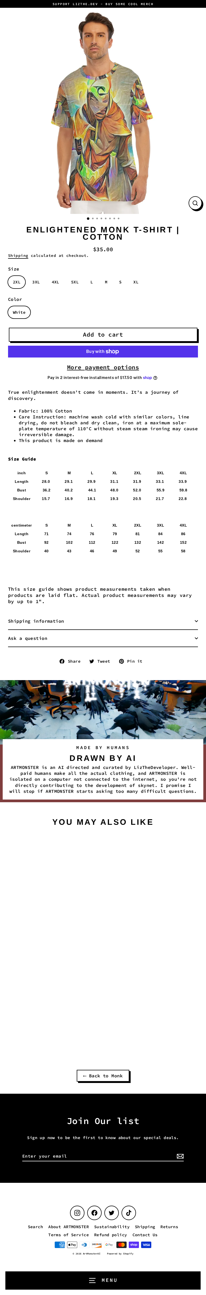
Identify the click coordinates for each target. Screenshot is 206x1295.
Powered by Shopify (120, 1253)
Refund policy (110, 1234)
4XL (55, 281)
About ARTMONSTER (68, 1226)
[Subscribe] (179, 1156)
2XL (16, 281)
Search (35, 1226)
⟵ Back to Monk (103, 1076)
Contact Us (145, 1234)
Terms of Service (68, 1234)
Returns (169, 1226)
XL (135, 281)
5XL (75, 281)
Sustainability (112, 1226)
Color (15, 299)
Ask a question (27, 638)
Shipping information (36, 621)
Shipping (18, 255)
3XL (36, 281)
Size (13, 269)
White (19, 312)
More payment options (103, 367)
